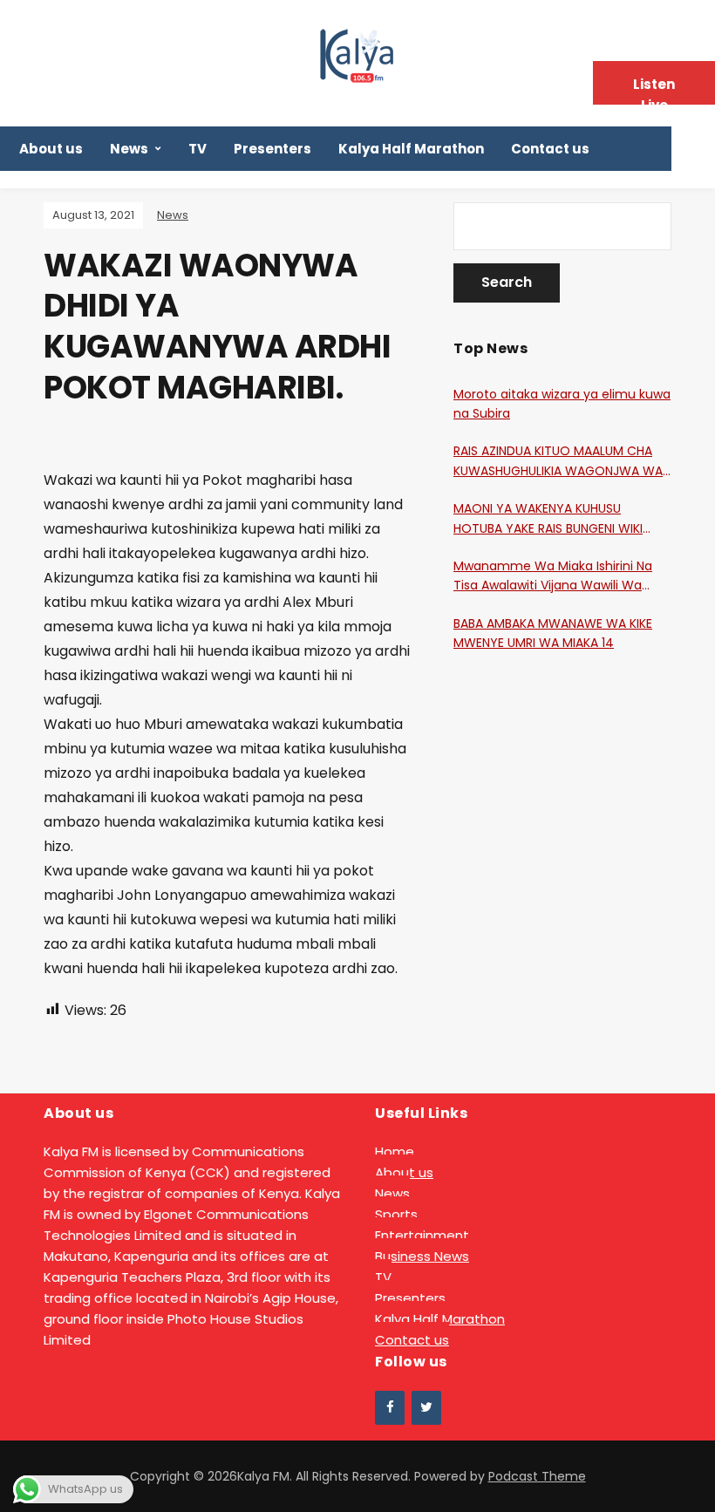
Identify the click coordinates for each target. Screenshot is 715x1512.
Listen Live (654, 90)
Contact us (550, 149)
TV (197, 149)
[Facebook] (390, 1408)
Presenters (272, 149)
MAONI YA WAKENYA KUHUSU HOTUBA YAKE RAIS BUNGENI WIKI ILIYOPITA (548, 519)
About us (51, 149)
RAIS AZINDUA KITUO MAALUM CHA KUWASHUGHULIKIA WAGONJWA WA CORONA (558, 461)
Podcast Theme (537, 1476)
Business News (422, 1256)
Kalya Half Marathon (411, 149)
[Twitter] (426, 1408)
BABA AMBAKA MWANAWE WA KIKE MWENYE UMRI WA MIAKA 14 (552, 633)
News (129, 149)
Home (394, 1151)
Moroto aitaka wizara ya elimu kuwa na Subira (562, 403)
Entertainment (422, 1235)
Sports (396, 1214)
